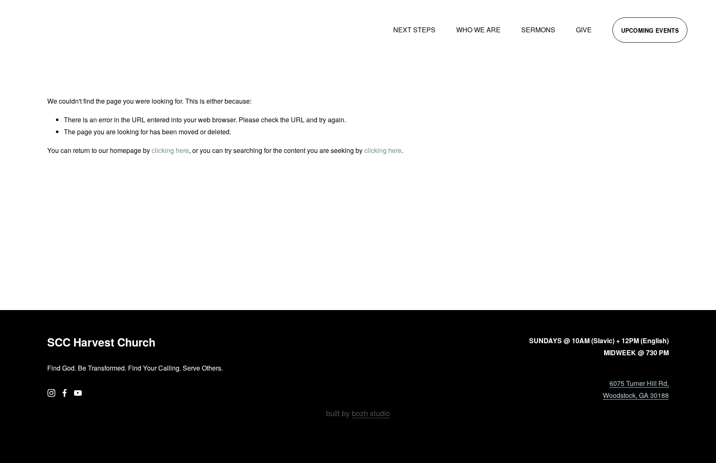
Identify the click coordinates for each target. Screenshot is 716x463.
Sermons (538, 29)
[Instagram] (51, 393)
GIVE (584, 29)
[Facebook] (64, 393)
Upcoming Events (650, 30)
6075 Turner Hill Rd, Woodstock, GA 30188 (636, 389)
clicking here (170, 150)
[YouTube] (78, 393)
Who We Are (478, 29)
